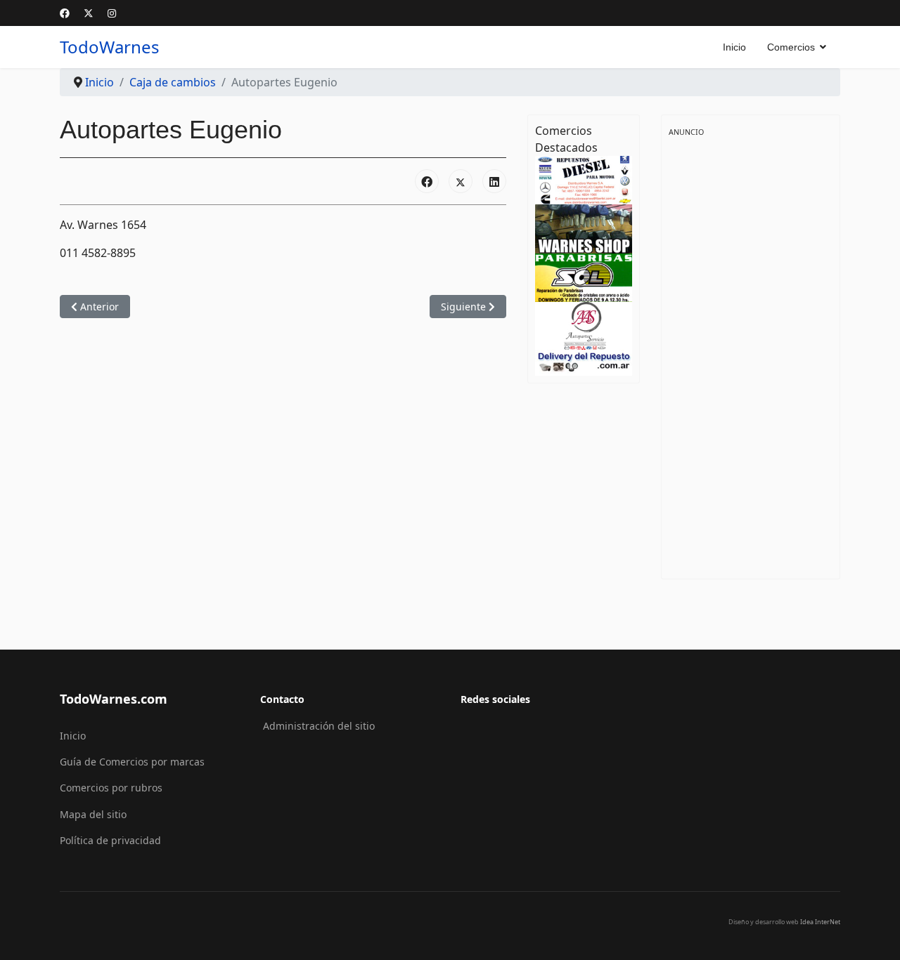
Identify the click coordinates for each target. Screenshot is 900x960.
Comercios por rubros (111, 787)
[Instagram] (112, 13)
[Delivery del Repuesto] (583, 361)
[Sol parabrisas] (583, 276)
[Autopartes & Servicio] (583, 324)
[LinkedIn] (494, 181)
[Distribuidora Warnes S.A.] (583, 179)
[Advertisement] (750, 349)
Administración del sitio (319, 725)
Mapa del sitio (93, 814)
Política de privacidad (110, 840)
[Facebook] (65, 13)
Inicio (734, 47)
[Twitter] (89, 13)
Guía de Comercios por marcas (132, 761)
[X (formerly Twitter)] (460, 181)
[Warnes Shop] (583, 227)
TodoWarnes (110, 47)
